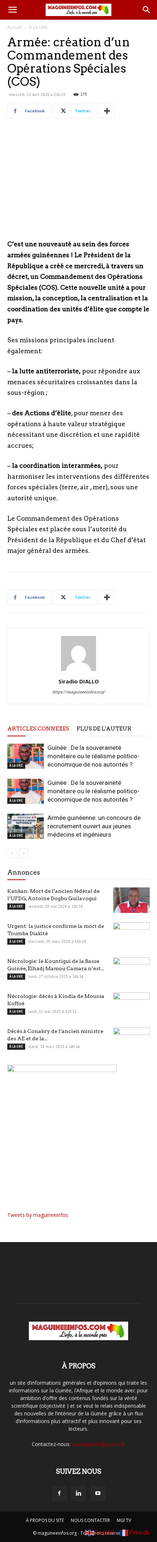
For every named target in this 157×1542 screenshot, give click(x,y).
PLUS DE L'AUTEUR (104, 728)
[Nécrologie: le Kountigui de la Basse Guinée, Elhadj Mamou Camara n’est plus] (131, 970)
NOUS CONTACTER (90, 1520)
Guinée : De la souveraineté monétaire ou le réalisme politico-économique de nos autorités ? (93, 756)
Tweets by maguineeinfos (37, 1214)
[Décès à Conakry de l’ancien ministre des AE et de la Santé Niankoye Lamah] (131, 1040)
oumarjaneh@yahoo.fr (98, 1444)
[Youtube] (98, 1493)
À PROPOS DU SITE (45, 1520)
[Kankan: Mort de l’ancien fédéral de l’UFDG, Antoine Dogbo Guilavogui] (131, 900)
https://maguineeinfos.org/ (78, 691)
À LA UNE (38, 27)
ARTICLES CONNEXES (38, 728)
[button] (12, 10)
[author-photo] (78, 671)
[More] (107, 111)
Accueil (14, 27)
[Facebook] (59, 1493)
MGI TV (124, 1520)
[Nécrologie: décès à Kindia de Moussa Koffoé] (131, 1005)
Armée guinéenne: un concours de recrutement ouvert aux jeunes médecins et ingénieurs (94, 826)
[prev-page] (11, 853)
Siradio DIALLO (78, 681)
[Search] (147, 10)
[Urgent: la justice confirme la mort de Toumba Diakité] (131, 935)
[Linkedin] (78, 1493)
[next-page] (23, 853)
